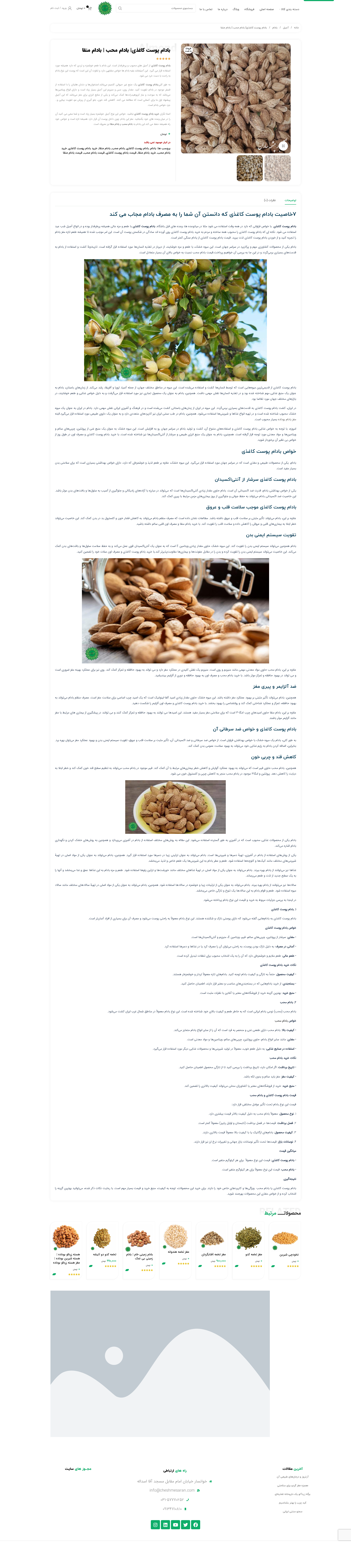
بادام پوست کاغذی (138, 148)
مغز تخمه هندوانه (178, 1252)
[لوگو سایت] (105, 8)
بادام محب (118, 148)
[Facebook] (195, 1524)
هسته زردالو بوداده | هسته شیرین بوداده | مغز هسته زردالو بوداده (66, 1258)
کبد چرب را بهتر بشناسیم (292, 1503)
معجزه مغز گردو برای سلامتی (292, 1485)
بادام (275, 27)
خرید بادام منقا (147, 153)
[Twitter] (185, 1524)
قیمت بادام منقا (72, 153)
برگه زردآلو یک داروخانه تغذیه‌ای (292, 1494)
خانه (296, 27)
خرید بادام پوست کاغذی (83, 148)
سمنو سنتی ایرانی (292, 1511)
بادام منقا (104, 148)
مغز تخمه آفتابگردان (213, 1254)
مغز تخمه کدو (254, 1254)
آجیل (285, 27)
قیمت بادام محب (94, 153)
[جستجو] (120, 8)
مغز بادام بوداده (287, 419)
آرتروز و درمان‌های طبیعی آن (293, 1477)
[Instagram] (155, 1524)
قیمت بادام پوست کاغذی (121, 153)
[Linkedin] (165, 1524)
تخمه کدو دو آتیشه (104, 1254)
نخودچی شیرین (289, 1254)
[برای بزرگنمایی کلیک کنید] (283, 145)
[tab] (290, 200)
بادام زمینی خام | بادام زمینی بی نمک (139, 1256)
